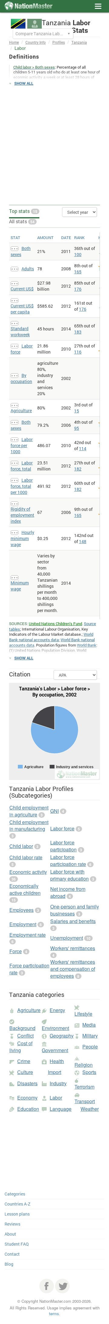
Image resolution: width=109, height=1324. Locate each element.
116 (77, 352)
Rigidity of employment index (22, 515)
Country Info (35, 42)
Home (14, 42)
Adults (27, 269)
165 (77, 272)
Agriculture (21, 410)
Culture (25, 1072)
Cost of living (20, 1047)
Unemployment (66, 937)
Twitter (62, 1286)
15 (76, 411)
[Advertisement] (54, 145)
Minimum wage (20, 586)
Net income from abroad (67, 892)
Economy (27, 1097)
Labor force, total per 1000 (22, 486)
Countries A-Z (17, 1204)
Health (57, 1061)
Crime (23, 1061)
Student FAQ (17, 1244)
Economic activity (28, 871)
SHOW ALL (23, 83)
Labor (56, 1097)
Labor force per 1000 (22, 445)
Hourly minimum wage (22, 538)
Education (28, 1108)
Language (60, 1108)
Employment (22, 924)
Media (89, 1024)
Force (15, 951)
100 (77, 254)
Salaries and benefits (73, 921)
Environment (55, 1028)
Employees (21, 909)
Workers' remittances (72, 948)
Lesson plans (17, 1214)
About (10, 1234)
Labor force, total (22, 466)
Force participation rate (29, 969)
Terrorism (84, 1086)
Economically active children (25, 889)
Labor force (62, 828)
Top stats (23, 211)
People (90, 1046)
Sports (89, 1072)
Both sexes (21, 251)
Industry (58, 1083)
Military (90, 1035)
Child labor (21, 846)
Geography (62, 1035)
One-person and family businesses (74, 910)
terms (54, 1313)
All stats (22, 221)
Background (22, 1028)
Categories (15, 1194)
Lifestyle (83, 1013)
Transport (84, 1101)
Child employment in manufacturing (28, 826)
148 (82, 541)
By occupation (21, 378)
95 (76, 428)
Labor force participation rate (68, 860)
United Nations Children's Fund (55, 623)
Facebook (46, 1286)
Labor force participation (63, 846)
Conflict (25, 1035)
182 (77, 469)
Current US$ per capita (22, 309)
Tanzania (79, 42)
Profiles (58, 42)
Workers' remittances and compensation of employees (72, 968)
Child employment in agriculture (28, 811)
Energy (57, 1010)
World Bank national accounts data (51, 636)
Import (54, 1072)
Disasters (27, 1083)
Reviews (12, 1224)
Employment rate (27, 934)
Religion (83, 1064)
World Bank (86, 645)
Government (55, 1050)
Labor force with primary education (69, 875)
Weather (90, 1108)
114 (82, 448)
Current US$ (22, 289)
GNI (54, 810)
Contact (12, 1254)
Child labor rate (25, 857)
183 (77, 332)
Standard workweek (20, 331)
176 (77, 289)
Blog (9, 1264)
